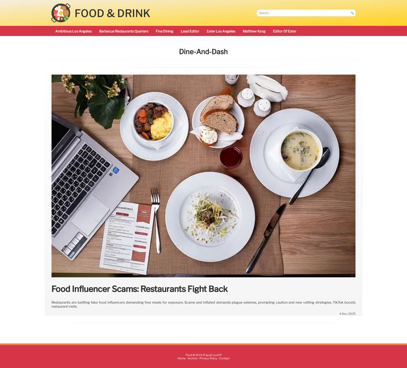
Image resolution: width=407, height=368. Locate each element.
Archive (193, 358)
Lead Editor (190, 31)
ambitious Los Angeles (73, 31)
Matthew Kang (254, 31)
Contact (224, 358)
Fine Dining (164, 31)
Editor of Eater (284, 31)
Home (182, 358)
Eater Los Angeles (221, 31)
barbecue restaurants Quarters (123, 31)
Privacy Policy (208, 358)
